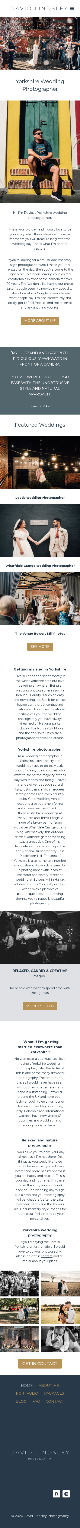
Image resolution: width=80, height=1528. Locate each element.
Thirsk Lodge (50, 818)
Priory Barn (25, 818)
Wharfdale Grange (42, 827)
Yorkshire (22, 1247)
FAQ (36, 1401)
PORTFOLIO (27, 1393)
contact (46, 1256)
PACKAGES (54, 1393)
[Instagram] (66, 1493)
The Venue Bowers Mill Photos (40, 634)
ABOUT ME (49, 1385)
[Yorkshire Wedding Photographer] (39, 8)
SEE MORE (40, 647)
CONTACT (55, 1401)
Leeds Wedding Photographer (40, 498)
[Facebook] (56, 1493)
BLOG (21, 1401)
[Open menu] (72, 8)
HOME (27, 1385)
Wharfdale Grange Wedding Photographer (40, 566)
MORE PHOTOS (40, 1006)
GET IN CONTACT (40, 1363)
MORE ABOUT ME (40, 321)
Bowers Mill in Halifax (48, 879)
